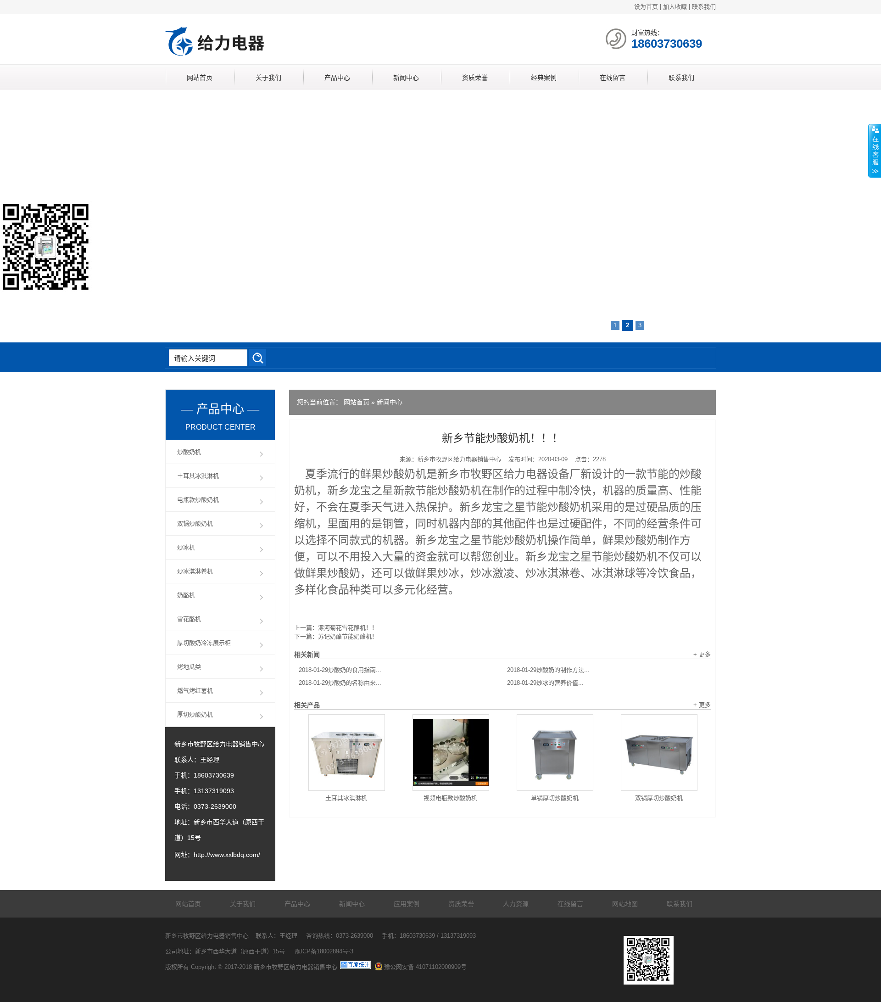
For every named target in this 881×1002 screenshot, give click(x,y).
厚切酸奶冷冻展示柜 (204, 642)
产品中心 (337, 77)
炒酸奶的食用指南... (340, 669)
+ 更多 (702, 654)
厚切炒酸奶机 (195, 714)
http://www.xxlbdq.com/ (227, 854)
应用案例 (406, 903)
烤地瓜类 (189, 666)
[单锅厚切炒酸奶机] (555, 752)
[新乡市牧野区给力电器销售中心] (273, 57)
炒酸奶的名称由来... (340, 682)
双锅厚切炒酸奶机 (659, 798)
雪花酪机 (189, 619)
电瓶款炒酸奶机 (198, 499)
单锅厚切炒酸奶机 (555, 798)
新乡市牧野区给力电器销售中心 (459, 459)
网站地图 (625, 903)
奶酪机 (186, 595)
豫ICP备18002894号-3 (324, 951)
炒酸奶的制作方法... (548, 669)
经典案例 (544, 77)
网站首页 (199, 77)
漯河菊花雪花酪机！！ (348, 627)
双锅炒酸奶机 (195, 523)
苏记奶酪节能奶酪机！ (348, 636)
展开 (874, 151)
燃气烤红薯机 (195, 690)
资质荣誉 (475, 77)
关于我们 (268, 77)
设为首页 (646, 6)
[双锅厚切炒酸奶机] (659, 752)
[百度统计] (355, 966)
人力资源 (516, 903)
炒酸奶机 (189, 451)
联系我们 (704, 6)
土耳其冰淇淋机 (346, 798)
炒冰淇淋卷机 (195, 571)
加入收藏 (675, 6)
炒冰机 (186, 547)
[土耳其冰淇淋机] (346, 752)
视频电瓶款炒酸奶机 (450, 798)
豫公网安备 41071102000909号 (425, 966)
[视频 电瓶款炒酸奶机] (451, 752)
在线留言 (612, 77)
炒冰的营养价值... (545, 682)
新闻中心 (406, 77)
